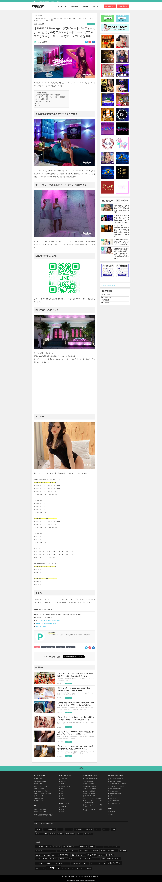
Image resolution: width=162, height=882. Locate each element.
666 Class (48, 847)
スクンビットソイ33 (75, 858)
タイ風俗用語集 (40, 788)
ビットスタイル (76, 863)
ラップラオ (97, 829)
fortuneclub (107, 846)
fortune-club (99, 846)
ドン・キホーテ (59, 863)
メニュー (39, 103)
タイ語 (103, 858)
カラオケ (91, 855)
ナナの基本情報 (89, 781)
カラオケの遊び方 (114, 791)
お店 (62, 793)
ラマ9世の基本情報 (90, 796)
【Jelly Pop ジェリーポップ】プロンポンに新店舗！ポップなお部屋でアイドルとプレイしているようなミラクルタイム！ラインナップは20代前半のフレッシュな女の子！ (121, 253)
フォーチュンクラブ (98, 863)
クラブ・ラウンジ (70, 833)
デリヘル (112, 796)
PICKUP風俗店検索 (41, 781)
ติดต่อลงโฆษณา (123, 6)
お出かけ (63, 809)
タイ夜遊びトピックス (41, 786)
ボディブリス (40, 868)
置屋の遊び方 (113, 798)
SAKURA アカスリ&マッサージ (70, 850)
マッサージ (71, 647)
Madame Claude (115, 846)
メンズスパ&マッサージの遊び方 (118, 783)
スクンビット (63, 858)
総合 (126, 200)
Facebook (112, 811)
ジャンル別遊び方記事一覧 (116, 779)
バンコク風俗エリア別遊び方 (43, 793)
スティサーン (69, 829)
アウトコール (84, 850)
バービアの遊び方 (114, 800)
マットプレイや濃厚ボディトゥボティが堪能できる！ (52, 97)
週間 (118, 200)
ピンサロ (85, 863)
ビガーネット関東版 (41, 809)
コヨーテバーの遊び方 (115, 793)
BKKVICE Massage (48, 647)
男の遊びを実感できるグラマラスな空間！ (48, 95)
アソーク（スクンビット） (108, 850)
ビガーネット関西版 (41, 811)
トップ (36, 15)
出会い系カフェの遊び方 (116, 781)
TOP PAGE (39, 779)
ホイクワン (106, 829)
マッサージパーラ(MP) (41, 833)
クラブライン (108, 855)
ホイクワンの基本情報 (90, 788)
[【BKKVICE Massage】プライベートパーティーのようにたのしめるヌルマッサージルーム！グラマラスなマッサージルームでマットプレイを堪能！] (93, 42)
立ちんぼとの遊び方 (115, 803)
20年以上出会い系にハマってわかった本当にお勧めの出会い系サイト (44, 815)
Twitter (111, 814)
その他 (62, 811)
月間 (122, 200)
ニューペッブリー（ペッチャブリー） (83, 829)
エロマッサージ (60, 854)
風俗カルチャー (65, 781)
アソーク (94, 850)
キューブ (100, 855)
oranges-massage (51, 850)
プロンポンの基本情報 (90, 786)
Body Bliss (83, 847)
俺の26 (89, 868)
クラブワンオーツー (42, 858)
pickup (40, 15)
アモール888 (123, 850)
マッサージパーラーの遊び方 (117, 786)
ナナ (68, 863)
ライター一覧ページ (41, 796)
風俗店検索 (39, 783)
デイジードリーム (113, 859)
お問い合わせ (39, 800)
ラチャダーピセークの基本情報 (93, 798)
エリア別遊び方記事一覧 (91, 779)
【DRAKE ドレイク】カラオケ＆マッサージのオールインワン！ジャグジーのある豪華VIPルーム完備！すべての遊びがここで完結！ (121, 219)
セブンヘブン (87, 858)
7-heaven (39, 847)
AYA (64, 847)
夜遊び (62, 788)
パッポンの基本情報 (90, 793)
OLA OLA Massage (40, 850)
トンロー (60, 829)
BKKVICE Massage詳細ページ (45, 623)
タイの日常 (63, 806)
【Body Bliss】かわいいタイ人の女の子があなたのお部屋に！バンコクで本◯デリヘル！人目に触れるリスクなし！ (121, 208)
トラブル (63, 796)
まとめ (38, 105)
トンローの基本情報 (90, 791)
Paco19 (59, 850)
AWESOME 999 (56, 846)
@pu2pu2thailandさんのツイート (109, 285)
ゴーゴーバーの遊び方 (115, 788)
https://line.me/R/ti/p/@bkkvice (50, 620)
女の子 (62, 783)
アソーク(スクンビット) (49, 829)
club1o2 (92, 847)
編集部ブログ (39, 798)
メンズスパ (60, 833)
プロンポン (60, 647)
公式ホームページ (41, 626)
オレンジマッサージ (78, 855)
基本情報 (63, 798)
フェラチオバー (88, 833)
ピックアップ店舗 (65, 786)
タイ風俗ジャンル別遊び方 (43, 791)
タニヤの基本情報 (89, 783)
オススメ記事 (64, 779)
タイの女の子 (96, 858)
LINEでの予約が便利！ (43, 99)
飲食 (62, 791)
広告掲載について (110, 6)
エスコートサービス (43, 855)
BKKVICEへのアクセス (43, 101)
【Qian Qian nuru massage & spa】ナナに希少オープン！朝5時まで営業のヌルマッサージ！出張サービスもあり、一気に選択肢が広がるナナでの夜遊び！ (121, 231)
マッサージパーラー (68, 868)
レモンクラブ (81, 868)
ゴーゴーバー (53, 858)
